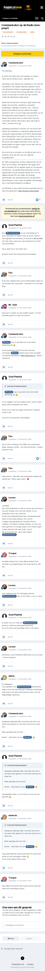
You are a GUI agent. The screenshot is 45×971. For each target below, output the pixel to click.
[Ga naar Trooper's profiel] (4, 554)
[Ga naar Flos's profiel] (4, 274)
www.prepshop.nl (26, 216)
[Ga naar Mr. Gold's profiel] (4, 306)
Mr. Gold (12, 305)
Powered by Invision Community (22, 967)
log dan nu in (29, 913)
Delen (11, 938)
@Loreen (27, 737)
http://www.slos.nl (28, 356)
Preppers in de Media (26, 46)
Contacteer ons (18, 964)
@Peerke (6, 342)
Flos (10, 272)
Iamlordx (12, 815)
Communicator (12, 43)
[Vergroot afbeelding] (20, 123)
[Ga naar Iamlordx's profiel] (4, 817)
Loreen (12, 497)
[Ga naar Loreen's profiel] (4, 499)
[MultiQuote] (4, 200)
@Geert (14, 353)
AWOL (11, 676)
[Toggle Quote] (5, 386)
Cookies (30, 964)
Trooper (12, 553)
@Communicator (13, 233)
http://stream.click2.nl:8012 (28, 191)
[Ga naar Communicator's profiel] (4, 64)
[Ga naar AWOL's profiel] (4, 677)
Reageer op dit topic (22, 54)
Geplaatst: (20, 66)
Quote (10, 200)
